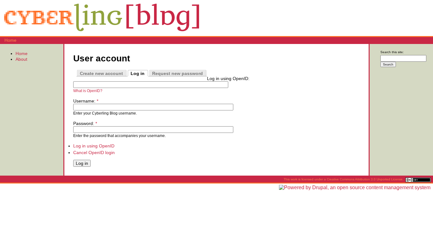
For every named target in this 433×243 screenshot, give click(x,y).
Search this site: (392, 52)
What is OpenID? (87, 91)
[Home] (101, 33)
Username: (85, 100)
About (21, 59)
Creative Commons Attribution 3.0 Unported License (365, 179)
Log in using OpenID (93, 145)
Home (10, 40)
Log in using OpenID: (228, 78)
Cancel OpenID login (94, 152)
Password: (85, 123)
